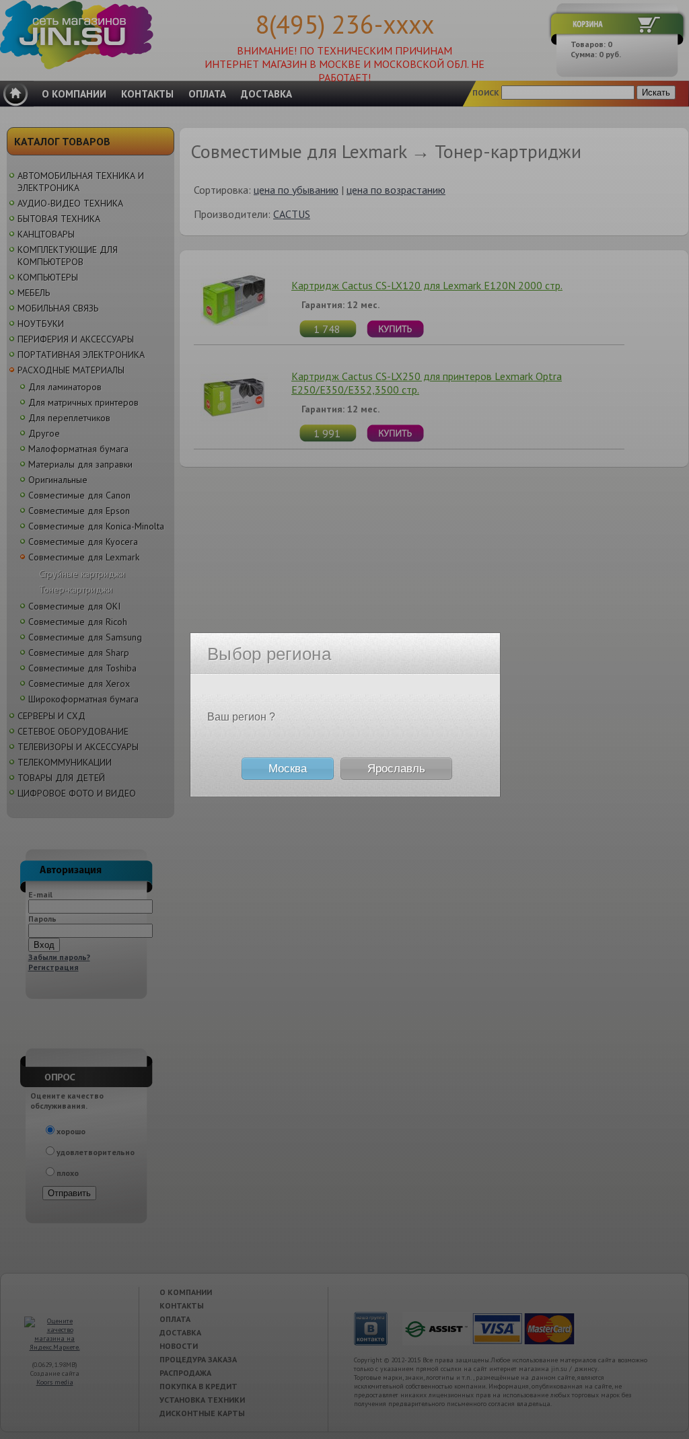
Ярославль (396, 768)
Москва (287, 768)
